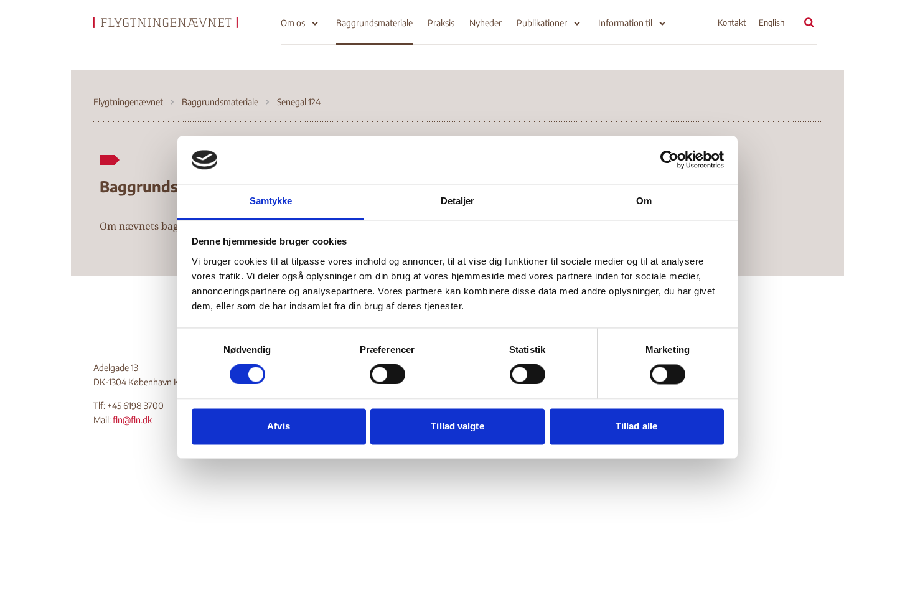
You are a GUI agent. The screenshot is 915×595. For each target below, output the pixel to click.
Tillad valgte (457, 426)
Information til (625, 22)
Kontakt (732, 22)
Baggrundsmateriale (374, 22)
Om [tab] (644, 200)
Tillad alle (636, 426)
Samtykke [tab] (271, 200)
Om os (293, 22)
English (771, 22)
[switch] (387, 375)
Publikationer (542, 22)
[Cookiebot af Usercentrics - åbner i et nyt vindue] (669, 160)
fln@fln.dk (132, 420)
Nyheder (485, 22)
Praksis (441, 22)
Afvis (278, 426)
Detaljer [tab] (458, 200)
